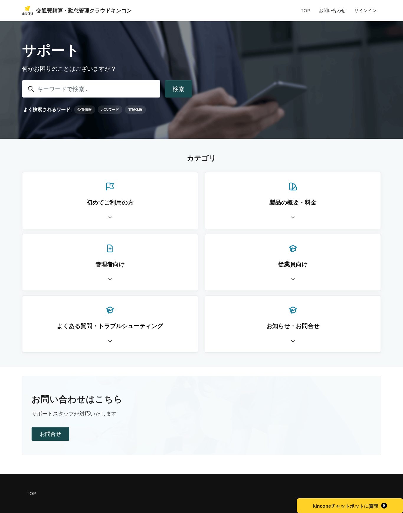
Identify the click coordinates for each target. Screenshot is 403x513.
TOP (305, 10)
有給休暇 (135, 109)
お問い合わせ (332, 10)
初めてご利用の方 (110, 202)
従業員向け (293, 264)
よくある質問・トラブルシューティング (110, 326)
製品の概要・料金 (293, 202)
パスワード (110, 109)
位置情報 (85, 109)
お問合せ (50, 433)
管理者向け (110, 264)
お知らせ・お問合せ (293, 326)
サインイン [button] (365, 10)
